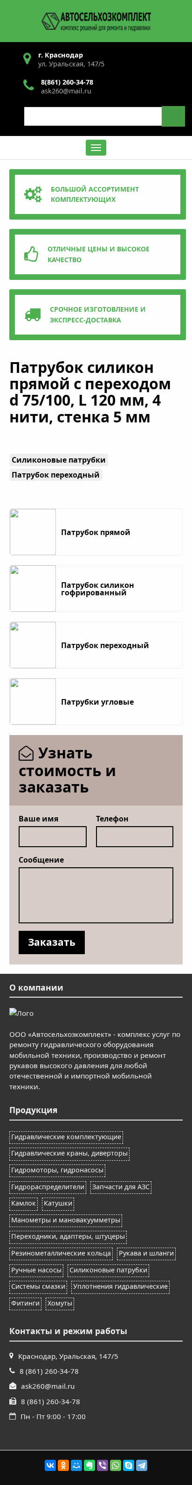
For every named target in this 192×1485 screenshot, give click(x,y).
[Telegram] (141, 1465)
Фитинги (25, 1303)
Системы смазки (38, 1286)
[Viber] (102, 1465)
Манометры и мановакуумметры (65, 1219)
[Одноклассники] (63, 1465)
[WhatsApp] (115, 1465)
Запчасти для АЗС (121, 1186)
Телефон (112, 819)
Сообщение (41, 860)
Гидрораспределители (47, 1186)
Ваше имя (38, 819)
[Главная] (96, 20)
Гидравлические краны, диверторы (69, 1153)
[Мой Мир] (76, 1465)
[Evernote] (89, 1465)
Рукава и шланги (146, 1253)
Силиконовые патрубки (108, 1269)
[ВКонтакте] (50, 1465)
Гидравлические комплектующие (66, 1136)
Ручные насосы (36, 1269)
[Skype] (128, 1465)
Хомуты (60, 1303)
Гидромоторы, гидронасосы (57, 1169)
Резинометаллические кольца (61, 1253)
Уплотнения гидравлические (120, 1286)
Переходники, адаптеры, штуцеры (68, 1236)
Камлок (23, 1203)
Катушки (58, 1203)
